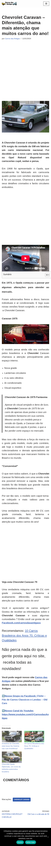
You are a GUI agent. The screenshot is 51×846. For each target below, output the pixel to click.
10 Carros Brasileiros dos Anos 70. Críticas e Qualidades (24, 635)
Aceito (20, 842)
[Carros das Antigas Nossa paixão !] (9, 3)
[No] (48, 837)
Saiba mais (30, 842)
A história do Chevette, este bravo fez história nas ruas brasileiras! (11, 745)
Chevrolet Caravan (21, 799)
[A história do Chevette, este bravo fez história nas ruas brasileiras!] (12, 736)
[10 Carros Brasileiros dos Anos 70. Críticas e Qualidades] (34, 736)
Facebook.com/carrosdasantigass (21, 622)
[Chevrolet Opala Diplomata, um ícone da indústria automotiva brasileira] (12, 757)
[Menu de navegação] (46, 3)
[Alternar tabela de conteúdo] (46, 275)
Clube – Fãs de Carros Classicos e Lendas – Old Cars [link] (24, 700)
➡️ (3, 696)
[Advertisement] (25, 67)
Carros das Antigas (12, 39)
